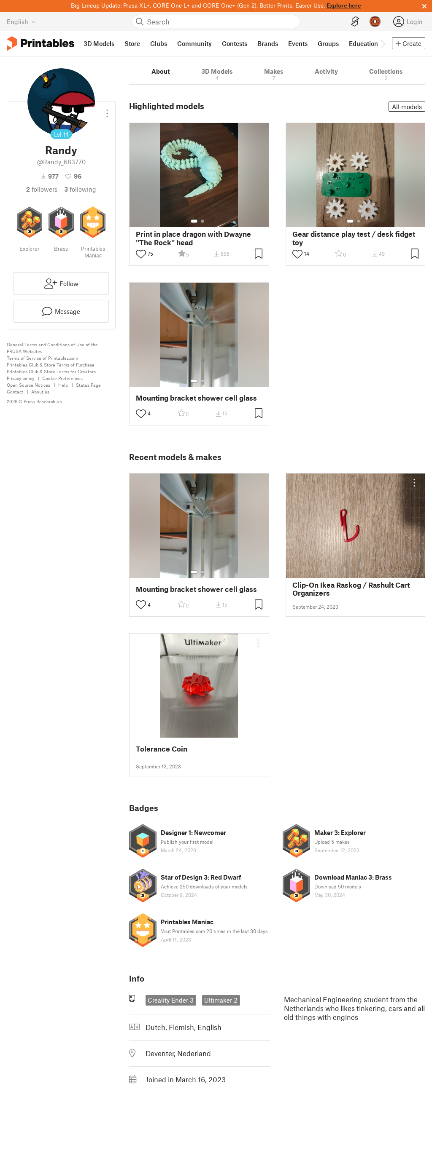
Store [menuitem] (132, 43)
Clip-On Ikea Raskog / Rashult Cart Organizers (351, 589)
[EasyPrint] (355, 21)
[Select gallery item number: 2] (202, 221)
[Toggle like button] (141, 254)
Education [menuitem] (363, 43)
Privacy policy (20, 378)
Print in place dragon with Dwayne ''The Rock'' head (193, 238)
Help (63, 385)
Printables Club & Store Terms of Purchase (50, 364)
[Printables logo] (40, 43)
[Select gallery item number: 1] (194, 221)
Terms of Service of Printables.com (42, 358)
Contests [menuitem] (234, 43)
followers (41, 189)
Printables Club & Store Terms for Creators (51, 371)
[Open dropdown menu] (107, 110)
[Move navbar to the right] (382, 43)
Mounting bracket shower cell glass (196, 398)
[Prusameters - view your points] (375, 21)
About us (40, 391)
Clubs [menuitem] (158, 43)
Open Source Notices (28, 385)
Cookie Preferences (62, 378)
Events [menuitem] (298, 43)
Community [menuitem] (194, 43)
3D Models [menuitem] (99, 43)
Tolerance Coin (161, 749)
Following (80, 189)
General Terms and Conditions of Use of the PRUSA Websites (52, 348)
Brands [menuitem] (267, 43)
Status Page (88, 385)
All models (407, 106)
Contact (15, 391)
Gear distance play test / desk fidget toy (353, 238)
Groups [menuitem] (328, 43)
